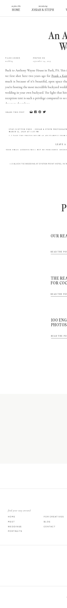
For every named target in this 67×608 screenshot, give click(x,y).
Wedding (9, 61)
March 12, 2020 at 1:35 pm (24, 131)
